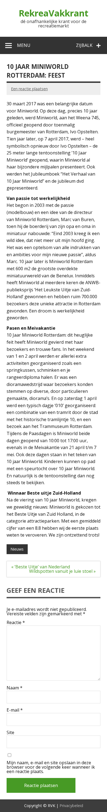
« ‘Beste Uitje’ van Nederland (40, 567)
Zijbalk (84, 45)
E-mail (15, 710)
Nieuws (17, 549)
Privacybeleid (71, 805)
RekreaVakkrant (53, 13)
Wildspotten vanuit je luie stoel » (62, 571)
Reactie (16, 622)
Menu (23, 45)
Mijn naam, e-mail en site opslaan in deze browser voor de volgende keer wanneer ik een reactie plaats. (51, 767)
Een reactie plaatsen (29, 88)
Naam (14, 688)
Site (10, 732)
